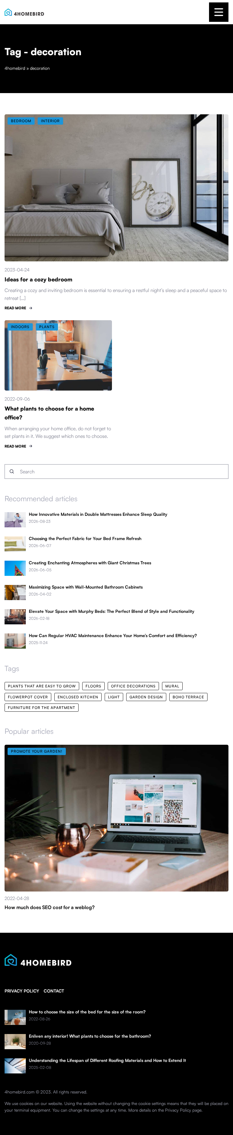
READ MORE (15, 308)
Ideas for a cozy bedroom (38, 279)
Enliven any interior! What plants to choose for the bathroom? (90, 1036)
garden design (146, 697)
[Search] (12, 471)
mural (172, 686)
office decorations (133, 686)
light (114, 697)
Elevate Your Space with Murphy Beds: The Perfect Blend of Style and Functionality (111, 611)
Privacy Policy (178, 1110)
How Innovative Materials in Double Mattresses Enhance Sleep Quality (98, 514)
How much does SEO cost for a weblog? (50, 907)
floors (93, 686)
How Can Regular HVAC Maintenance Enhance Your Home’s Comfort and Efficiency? (113, 635)
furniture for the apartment (41, 707)
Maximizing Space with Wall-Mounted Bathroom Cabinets (86, 587)
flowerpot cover (28, 697)
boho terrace (188, 697)
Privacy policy (22, 990)
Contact (54, 990)
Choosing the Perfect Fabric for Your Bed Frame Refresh (85, 538)
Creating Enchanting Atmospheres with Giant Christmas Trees (90, 563)
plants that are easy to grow (42, 686)
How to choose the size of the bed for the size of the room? (87, 1012)
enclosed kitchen (78, 697)
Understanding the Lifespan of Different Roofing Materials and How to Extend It (107, 1060)
